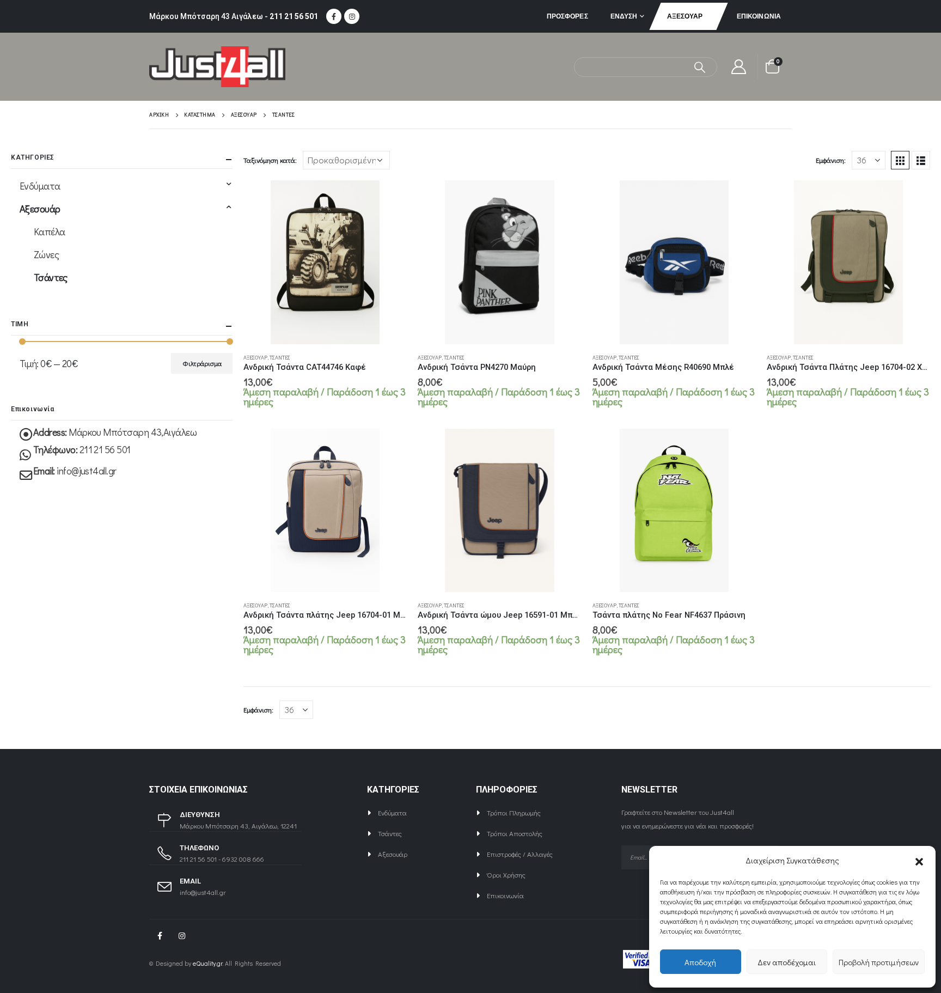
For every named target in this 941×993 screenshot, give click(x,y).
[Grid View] (900, 160)
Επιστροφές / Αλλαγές (520, 853)
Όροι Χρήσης (506, 874)
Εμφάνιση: (831, 160)
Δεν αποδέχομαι (786, 962)
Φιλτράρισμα (202, 363)
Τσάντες (280, 357)
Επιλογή (389, 198)
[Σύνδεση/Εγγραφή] (739, 66)
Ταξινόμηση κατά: (270, 160)
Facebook (159, 936)
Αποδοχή (700, 962)
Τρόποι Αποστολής (514, 833)
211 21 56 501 (294, 16)
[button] (919, 860)
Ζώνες (46, 254)
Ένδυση (624, 16)
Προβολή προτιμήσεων (879, 962)
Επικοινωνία (759, 16)
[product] (325, 262)
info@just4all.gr (86, 470)
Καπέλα (49, 231)
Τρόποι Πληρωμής (514, 812)
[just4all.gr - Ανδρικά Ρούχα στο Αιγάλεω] (217, 66)
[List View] (921, 160)
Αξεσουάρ (685, 16)
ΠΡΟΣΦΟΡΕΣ (567, 16)
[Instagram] (351, 16)
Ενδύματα (40, 185)
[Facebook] (333, 16)
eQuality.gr (207, 963)
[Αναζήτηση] (700, 67)
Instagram (182, 936)
